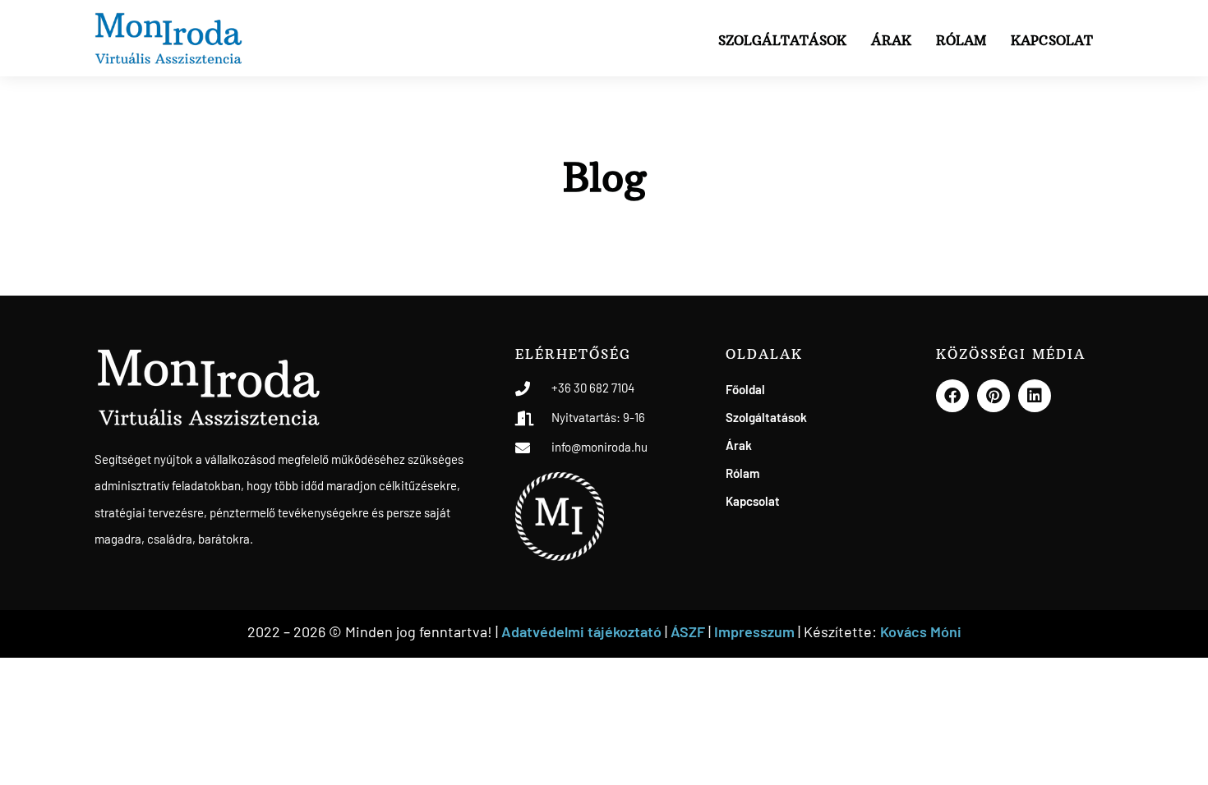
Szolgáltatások (782, 40)
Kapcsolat (1052, 40)
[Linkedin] (1034, 395)
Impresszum (756, 631)
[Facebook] (952, 395)
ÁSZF (688, 631)
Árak (891, 40)
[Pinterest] (993, 395)
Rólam (961, 40)
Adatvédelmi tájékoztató (581, 631)
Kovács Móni (920, 631)
